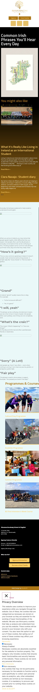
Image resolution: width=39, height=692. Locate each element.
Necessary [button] (6, 641)
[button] (19, 14)
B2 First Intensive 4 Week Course (19, 511)
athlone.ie (4, 574)
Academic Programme (14, 447)
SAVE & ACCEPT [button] (8, 689)
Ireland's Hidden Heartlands (9, 576)
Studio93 (24, 588)
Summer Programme (13, 479)
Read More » (5, 169)
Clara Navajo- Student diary (18, 176)
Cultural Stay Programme (15, 416)
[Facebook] (13, 23)
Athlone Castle (5, 577)
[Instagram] (25, 23)
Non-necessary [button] (8, 664)
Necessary (8, 644)
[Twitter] (19, 23)
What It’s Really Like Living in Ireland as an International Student (19, 150)
